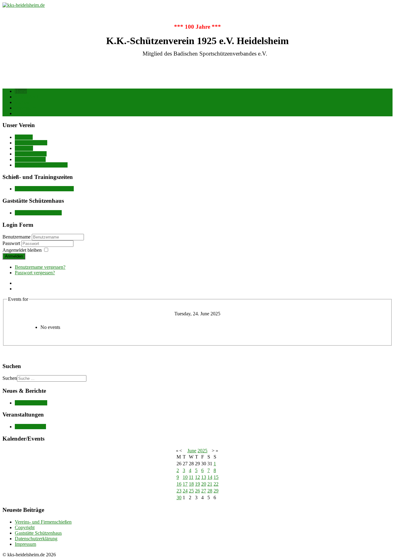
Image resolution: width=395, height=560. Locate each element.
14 (209, 477)
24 (185, 490)
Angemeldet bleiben (22, 250)
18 (191, 484)
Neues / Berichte (31, 402)
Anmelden (14, 256)
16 (179, 484)
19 (197, 484)
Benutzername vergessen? (40, 267)
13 (203, 477)
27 (203, 490)
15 (216, 477)
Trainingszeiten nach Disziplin (44, 188)
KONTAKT (27, 96)
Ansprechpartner (31, 142)
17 (185, 484)
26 (197, 490)
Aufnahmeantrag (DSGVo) (41, 165)
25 (191, 490)
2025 (202, 450)
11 (191, 477)
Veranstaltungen (30, 426)
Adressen (24, 148)
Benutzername (16, 236)
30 (179, 497)
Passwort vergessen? (35, 272)
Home (21, 91)
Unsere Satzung (30, 159)
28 (209, 490)
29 (216, 490)
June (191, 450)
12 (197, 477)
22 (216, 484)
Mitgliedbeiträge (31, 153)
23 (179, 490)
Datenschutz (27, 113)
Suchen (22, 102)
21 (209, 484)
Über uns (24, 137)
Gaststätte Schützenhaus (38, 212)
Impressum (25, 107)
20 (203, 484)
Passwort (11, 243)
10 (185, 477)
